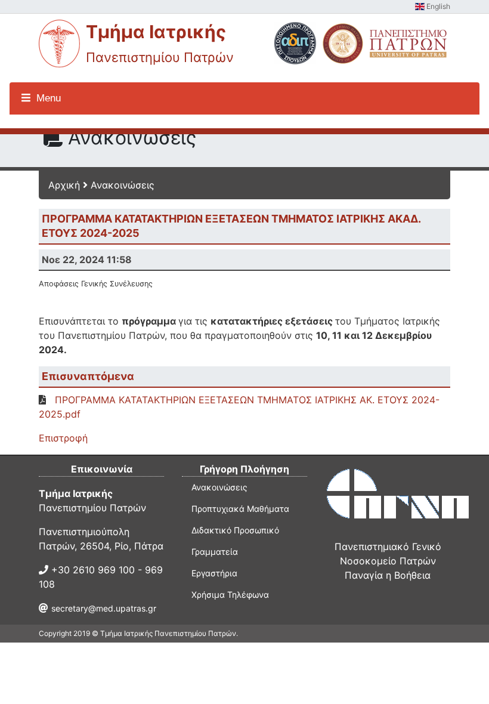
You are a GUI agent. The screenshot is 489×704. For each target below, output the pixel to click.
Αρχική (64, 185)
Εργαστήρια (214, 573)
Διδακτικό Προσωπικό (235, 530)
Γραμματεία (214, 551)
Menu (47, 98)
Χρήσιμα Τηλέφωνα (230, 594)
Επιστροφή (63, 438)
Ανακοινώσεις (122, 185)
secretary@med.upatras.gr (103, 608)
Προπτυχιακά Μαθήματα (240, 509)
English (437, 6)
